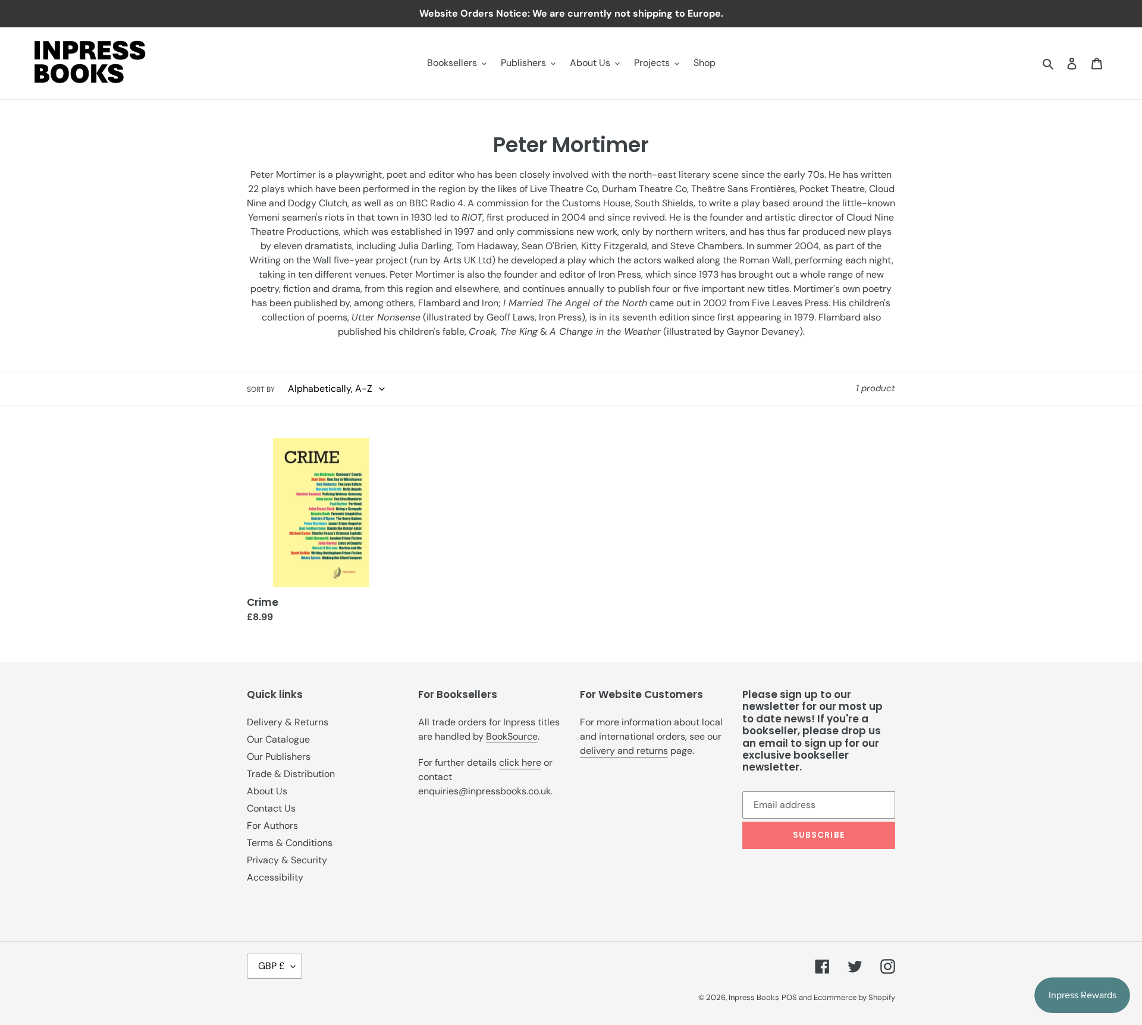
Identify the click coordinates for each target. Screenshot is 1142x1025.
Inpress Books (754, 997)
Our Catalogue (278, 739)
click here (520, 762)
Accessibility (275, 877)
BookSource (512, 736)
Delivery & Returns (287, 722)
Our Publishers (278, 756)
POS (789, 997)
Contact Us (271, 808)
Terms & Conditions (289, 843)
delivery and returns (624, 750)
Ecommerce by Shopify (854, 997)
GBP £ (271, 966)
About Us (267, 791)
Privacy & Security (287, 860)
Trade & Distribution (291, 774)
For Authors (272, 825)
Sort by (261, 389)
